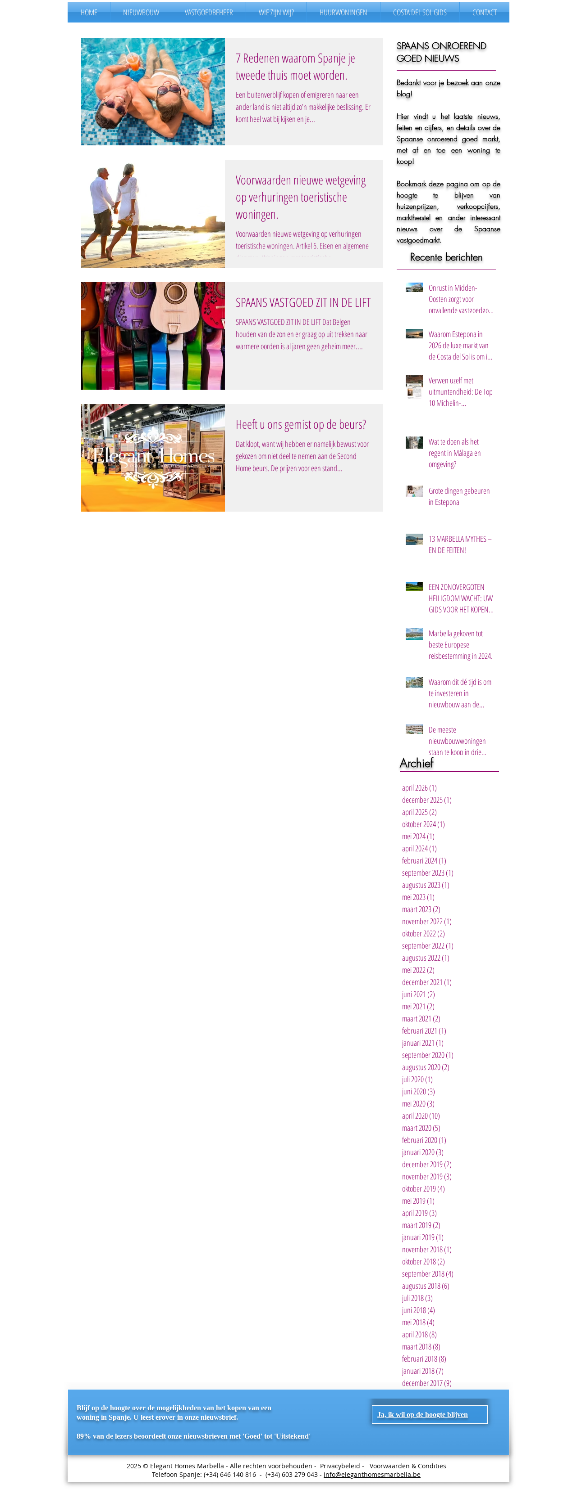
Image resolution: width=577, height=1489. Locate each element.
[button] (422, 1414)
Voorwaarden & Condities (408, 1466)
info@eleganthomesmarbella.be (372, 1474)
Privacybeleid (340, 1466)
